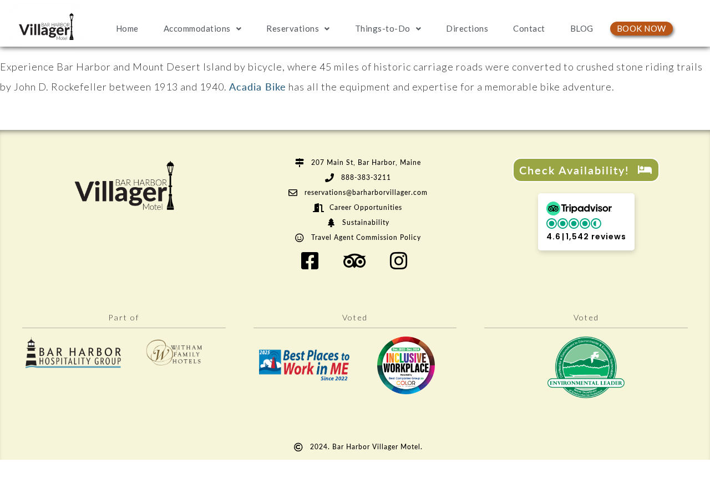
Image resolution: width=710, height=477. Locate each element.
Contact (529, 28)
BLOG (582, 28)
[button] (586, 222)
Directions (467, 28)
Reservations (292, 28)
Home (127, 28)
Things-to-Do (382, 28)
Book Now (641, 28)
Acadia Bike (257, 86)
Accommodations (197, 28)
